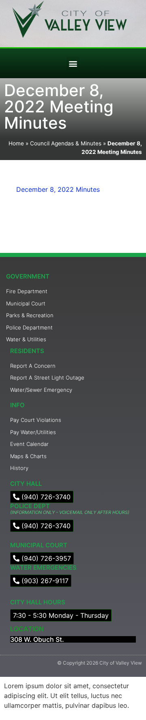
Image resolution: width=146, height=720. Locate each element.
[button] (73, 63)
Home (16, 143)
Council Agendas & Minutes (65, 143)
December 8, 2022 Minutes (58, 189)
